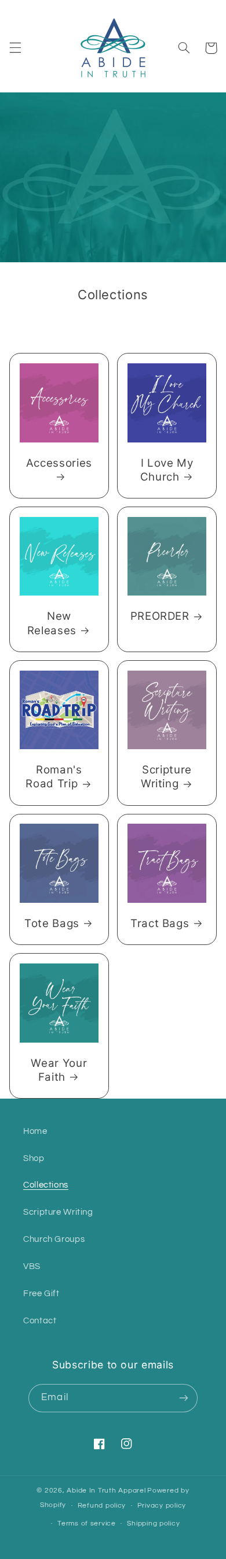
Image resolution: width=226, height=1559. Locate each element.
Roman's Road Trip (53, 776)
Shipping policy (153, 1523)
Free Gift (41, 1293)
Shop (34, 1158)
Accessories (59, 463)
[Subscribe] (183, 1398)
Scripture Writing (166, 776)
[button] (15, 48)
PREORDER (159, 616)
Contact (39, 1320)
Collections (45, 1185)
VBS (32, 1266)
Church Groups (54, 1239)
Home (35, 1131)
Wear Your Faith (59, 1070)
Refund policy (102, 1505)
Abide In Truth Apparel (106, 1490)
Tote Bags (51, 923)
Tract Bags (159, 923)
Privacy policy (161, 1505)
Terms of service (86, 1523)
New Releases (51, 623)
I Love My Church (167, 469)
